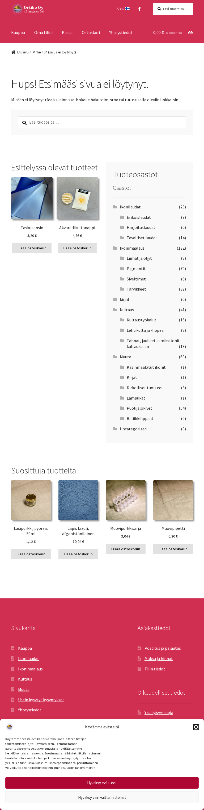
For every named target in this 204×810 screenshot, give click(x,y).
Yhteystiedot (121, 32)
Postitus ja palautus (162, 648)
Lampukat (136, 398)
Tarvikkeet (136, 289)
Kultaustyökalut (141, 319)
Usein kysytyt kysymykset (41, 699)
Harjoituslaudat (141, 227)
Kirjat (132, 377)
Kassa (67, 32)
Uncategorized (133, 428)
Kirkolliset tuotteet (145, 387)
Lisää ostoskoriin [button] (32, 248)
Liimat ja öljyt (139, 258)
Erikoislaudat (139, 217)
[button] (196, 727)
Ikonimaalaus (132, 248)
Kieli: (121, 8)
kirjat (125, 299)
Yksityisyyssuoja (158, 712)
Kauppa (18, 32)
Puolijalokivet (139, 408)
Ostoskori (91, 32)
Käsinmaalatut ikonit (146, 367)
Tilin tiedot (154, 668)
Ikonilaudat (130, 206)
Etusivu (23, 52)
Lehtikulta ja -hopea (145, 330)
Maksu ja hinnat (158, 658)
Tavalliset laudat (142, 237)
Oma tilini (43, 32)
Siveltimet (136, 279)
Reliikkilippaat (140, 418)
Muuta (125, 356)
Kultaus (127, 309)
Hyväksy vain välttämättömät (102, 797)
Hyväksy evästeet (102, 782)
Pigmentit (136, 268)
